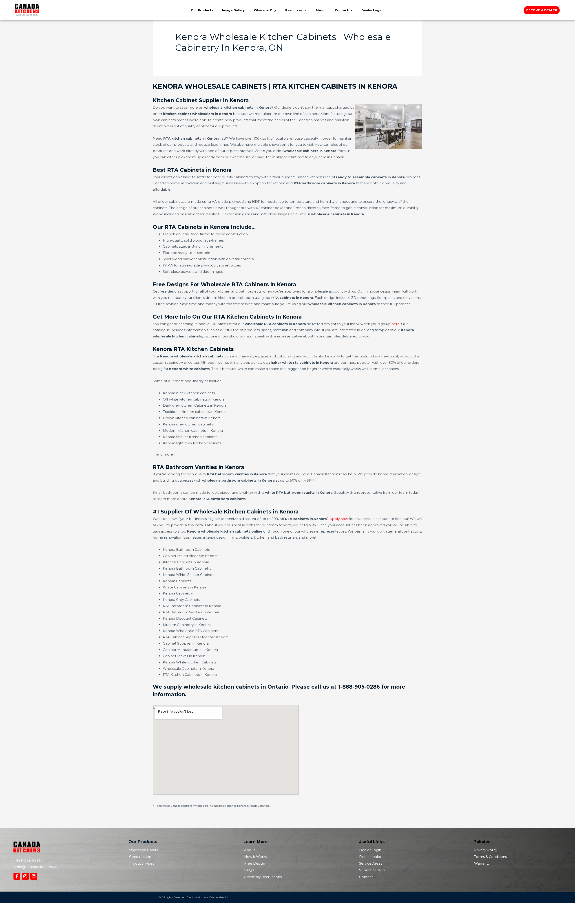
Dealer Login (371, 10)
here (395, 324)
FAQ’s (249, 870)
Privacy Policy (485, 850)
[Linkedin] (33, 876)
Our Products (202, 10)
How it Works (255, 857)
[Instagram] (25, 876)
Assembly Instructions (263, 877)
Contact (341, 10)
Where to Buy (265, 10)
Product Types (141, 863)
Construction (140, 857)
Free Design (254, 863)
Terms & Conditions (490, 857)
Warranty (481, 863)
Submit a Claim (372, 870)
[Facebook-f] (16, 876)
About (321, 10)
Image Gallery (233, 10)
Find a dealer (370, 857)
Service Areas (370, 863)
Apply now (339, 519)
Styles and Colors (143, 850)
